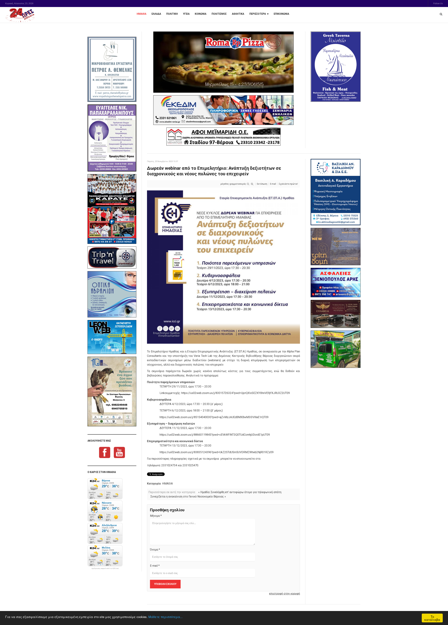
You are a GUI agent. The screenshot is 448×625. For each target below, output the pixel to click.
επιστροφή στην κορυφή (284, 593)
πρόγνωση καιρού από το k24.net (105, 568)
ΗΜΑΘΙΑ (141, 13)
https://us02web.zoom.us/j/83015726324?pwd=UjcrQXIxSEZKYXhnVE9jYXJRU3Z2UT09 (235, 393)
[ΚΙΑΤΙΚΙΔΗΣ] (335, 349)
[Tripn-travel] (112, 257)
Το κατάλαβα (432, 618)
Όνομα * (155, 549)
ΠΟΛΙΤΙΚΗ (172, 13)
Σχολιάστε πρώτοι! (288, 184)
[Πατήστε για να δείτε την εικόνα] (223, 267)
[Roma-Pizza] (223, 62)
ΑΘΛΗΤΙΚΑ (238, 13)
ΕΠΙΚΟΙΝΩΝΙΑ (281, 13)
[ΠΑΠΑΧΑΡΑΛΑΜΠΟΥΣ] (112, 138)
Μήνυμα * (156, 515)
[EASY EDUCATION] (335, 246)
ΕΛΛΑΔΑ (156, 13)
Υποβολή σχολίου (165, 584)
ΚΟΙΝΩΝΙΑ (200, 13)
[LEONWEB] (112, 337)
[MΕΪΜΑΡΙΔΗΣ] (223, 137)
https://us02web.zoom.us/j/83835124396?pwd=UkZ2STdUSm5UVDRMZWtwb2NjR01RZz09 (217, 452)
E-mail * (155, 565)
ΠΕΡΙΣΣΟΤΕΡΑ (257, 13)
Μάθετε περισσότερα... (165, 616)
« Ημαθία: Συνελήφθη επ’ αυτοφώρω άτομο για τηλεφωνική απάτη (239, 492)
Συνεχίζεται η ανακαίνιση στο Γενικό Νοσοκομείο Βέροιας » (188, 496)
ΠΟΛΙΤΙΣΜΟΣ (219, 13)
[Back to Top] (439, 610)
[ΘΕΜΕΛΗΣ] (112, 69)
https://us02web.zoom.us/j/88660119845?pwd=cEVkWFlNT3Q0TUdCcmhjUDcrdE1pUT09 (215, 434)
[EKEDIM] (223, 110)
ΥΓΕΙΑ (186, 13)
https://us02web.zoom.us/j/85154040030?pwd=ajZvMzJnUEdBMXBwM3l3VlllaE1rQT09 (214, 417)
